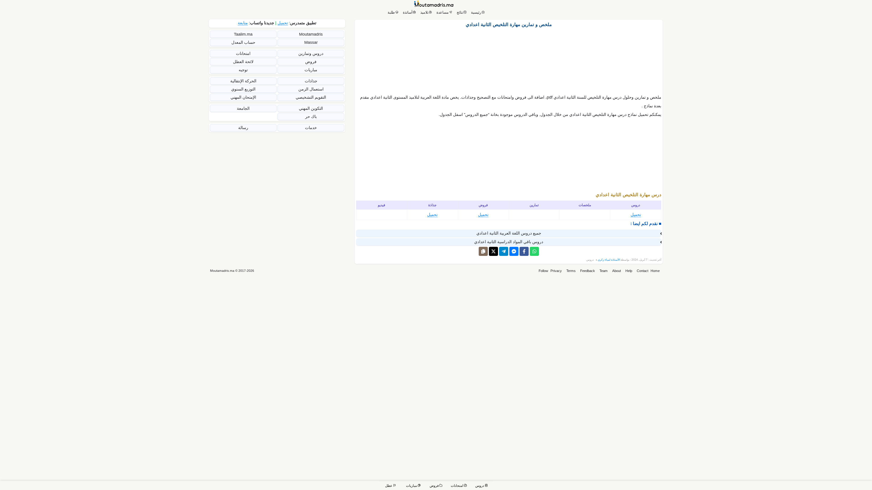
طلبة (391, 12)
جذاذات (311, 81)
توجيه (243, 70)
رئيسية (476, 12)
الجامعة (243, 108)
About (616, 271)
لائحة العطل (243, 61)
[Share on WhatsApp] (534, 251)
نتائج (460, 12)
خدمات (311, 127)
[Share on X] (493, 251)
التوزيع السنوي (243, 89)
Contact (642, 271)
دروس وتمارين (310, 53)
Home (655, 271)
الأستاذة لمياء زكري (609, 259)
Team (604, 271)
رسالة (243, 127)
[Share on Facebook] (524, 251)
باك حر (311, 116)
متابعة (243, 23)
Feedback (587, 271)
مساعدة (442, 12)
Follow (543, 271)
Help (628, 271)
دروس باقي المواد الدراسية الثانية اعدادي (508, 242)
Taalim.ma (243, 34)
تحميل (636, 214)
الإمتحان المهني (243, 97)
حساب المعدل (243, 42)
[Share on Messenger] (513, 251)
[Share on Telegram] (503, 251)
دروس (590, 259)
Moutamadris (311, 34)
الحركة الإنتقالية (243, 81)
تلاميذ (424, 12)
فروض (311, 61)
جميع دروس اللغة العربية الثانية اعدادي (508, 233)
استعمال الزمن (311, 89)
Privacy (556, 271)
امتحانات (243, 53)
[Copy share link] (483, 251)
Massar (311, 42)
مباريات (311, 70)
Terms (571, 271)
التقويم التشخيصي (311, 97)
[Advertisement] (509, 59)
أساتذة (407, 12)
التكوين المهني (311, 108)
